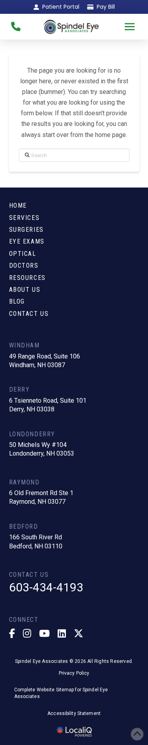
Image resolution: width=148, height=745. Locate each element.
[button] (129, 26)
